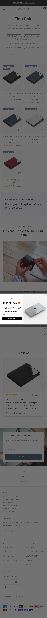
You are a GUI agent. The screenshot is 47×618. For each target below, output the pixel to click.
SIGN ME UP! (11, 318)
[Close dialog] (45, 295)
